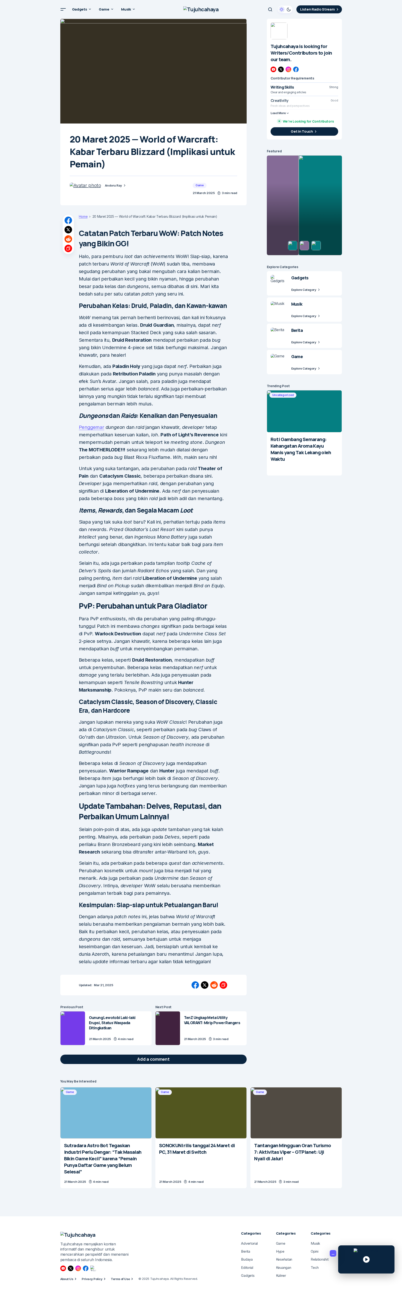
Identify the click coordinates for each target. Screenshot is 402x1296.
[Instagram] (288, 69)
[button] (63, 9)
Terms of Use (120, 1279)
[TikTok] (93, 1268)
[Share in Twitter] (68, 229)
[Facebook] (296, 69)
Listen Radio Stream (317, 9)
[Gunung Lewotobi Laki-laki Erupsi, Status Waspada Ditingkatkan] (72, 1028)
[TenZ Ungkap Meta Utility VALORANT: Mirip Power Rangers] (167, 1028)
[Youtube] (273, 69)
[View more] (279, 30)
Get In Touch (302, 131)
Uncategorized (283, 395)
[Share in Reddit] (68, 239)
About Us (66, 1279)
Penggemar (91, 427)
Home (83, 216)
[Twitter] (281, 69)
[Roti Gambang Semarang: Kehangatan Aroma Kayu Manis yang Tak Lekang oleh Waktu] (304, 411)
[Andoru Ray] (85, 185)
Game (199, 185)
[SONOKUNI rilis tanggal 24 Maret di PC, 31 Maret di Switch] (201, 1113)
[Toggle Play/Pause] (366, 1259)
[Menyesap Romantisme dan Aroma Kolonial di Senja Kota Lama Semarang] (304, 205)
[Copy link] (68, 248)
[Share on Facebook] (68, 220)
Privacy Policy (92, 1279)
